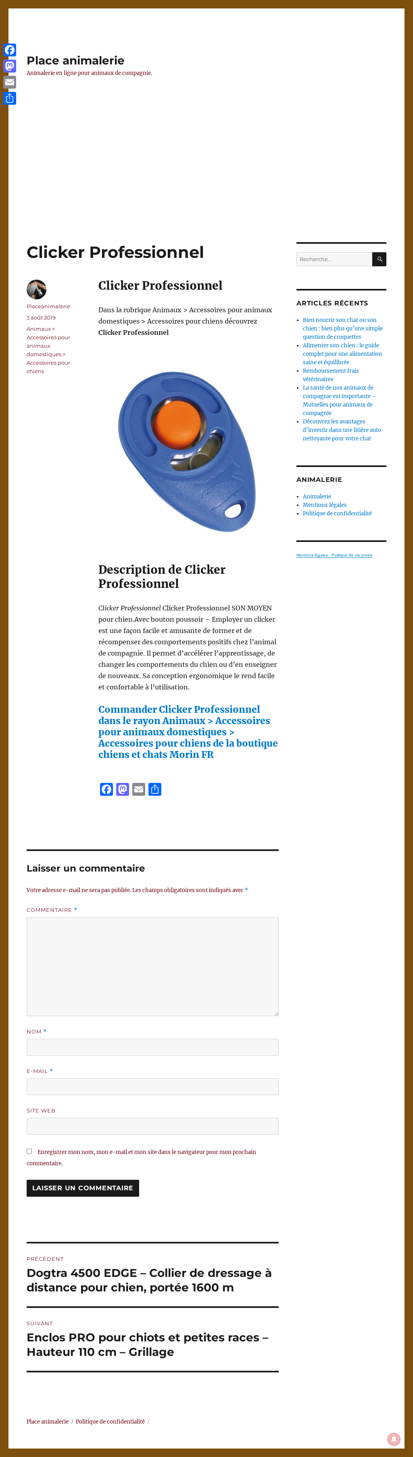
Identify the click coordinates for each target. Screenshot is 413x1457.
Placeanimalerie (48, 306)
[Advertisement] (208, 182)
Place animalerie (76, 60)
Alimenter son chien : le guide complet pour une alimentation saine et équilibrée (342, 354)
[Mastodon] (10, 66)
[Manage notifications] (394, 1439)
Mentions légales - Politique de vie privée (334, 555)
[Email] (10, 82)
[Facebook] (10, 50)
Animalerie (317, 496)
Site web (41, 1110)
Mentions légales (325, 505)
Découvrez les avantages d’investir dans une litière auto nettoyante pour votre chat (342, 430)
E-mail (40, 1071)
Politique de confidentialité (337, 513)
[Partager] (10, 98)
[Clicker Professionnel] (188, 450)
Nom (37, 1031)
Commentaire (52, 910)
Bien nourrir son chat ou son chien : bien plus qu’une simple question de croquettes (343, 328)
